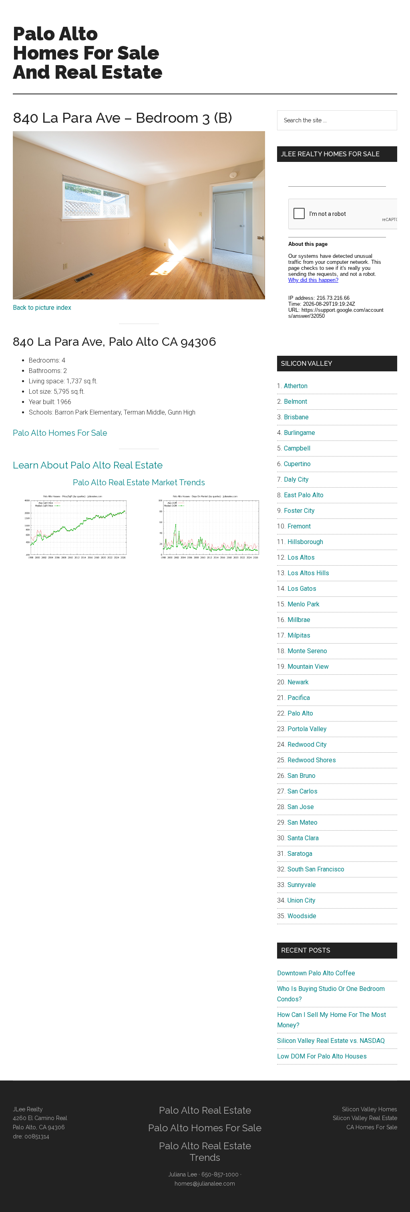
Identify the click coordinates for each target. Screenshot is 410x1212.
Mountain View (308, 666)
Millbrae (298, 620)
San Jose (300, 807)
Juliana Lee (182, 1174)
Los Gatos (301, 588)
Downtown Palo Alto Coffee (316, 973)
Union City (301, 900)
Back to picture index (42, 307)
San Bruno (301, 775)
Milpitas (298, 635)
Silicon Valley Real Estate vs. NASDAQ (331, 1041)
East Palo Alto (304, 495)
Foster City (299, 510)
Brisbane (296, 417)
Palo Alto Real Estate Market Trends (139, 482)
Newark (298, 682)
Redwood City (307, 744)
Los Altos (301, 557)
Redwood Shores (311, 760)
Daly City (296, 479)
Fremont (299, 526)
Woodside (301, 916)
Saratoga (299, 853)
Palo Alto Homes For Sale (60, 433)
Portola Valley (307, 729)
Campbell (297, 448)
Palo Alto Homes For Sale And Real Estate (88, 52)
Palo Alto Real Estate (205, 1110)
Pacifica (298, 698)
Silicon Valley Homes (369, 1109)
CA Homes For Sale (371, 1127)
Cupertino (297, 464)
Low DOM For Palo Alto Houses (322, 1056)
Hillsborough (305, 542)
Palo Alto (300, 713)
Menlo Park (303, 604)
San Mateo (302, 822)
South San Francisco (315, 869)
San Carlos (302, 791)
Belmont (295, 401)
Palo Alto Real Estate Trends (205, 1151)
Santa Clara (303, 838)
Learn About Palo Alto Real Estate (88, 465)
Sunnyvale (301, 885)
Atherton (296, 386)
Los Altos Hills (308, 573)
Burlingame (299, 433)
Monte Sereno (307, 651)
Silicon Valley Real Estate (365, 1118)
